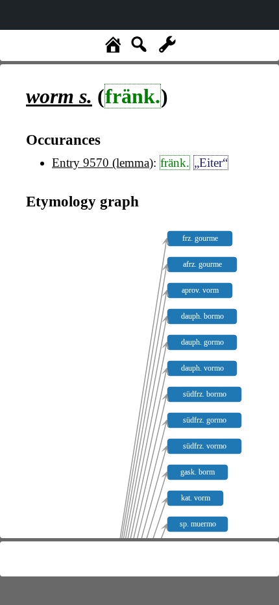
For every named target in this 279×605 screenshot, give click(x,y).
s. (59, 96)
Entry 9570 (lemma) (102, 162)
